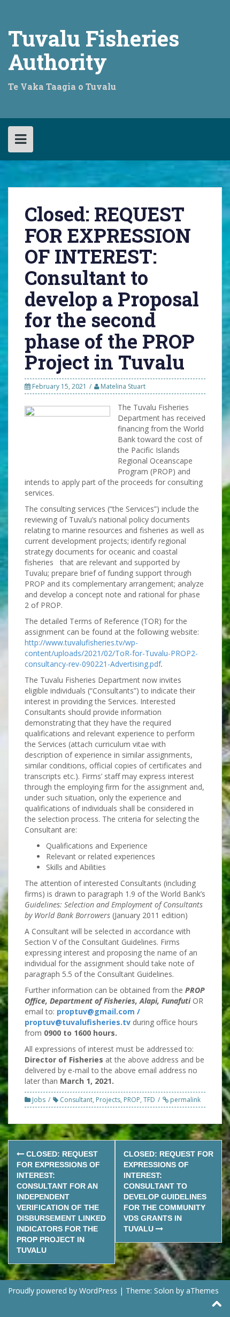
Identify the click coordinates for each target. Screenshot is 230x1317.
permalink (184, 1099)
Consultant (76, 1099)
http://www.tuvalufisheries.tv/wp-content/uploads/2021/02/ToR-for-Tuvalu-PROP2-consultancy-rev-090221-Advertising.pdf (111, 653)
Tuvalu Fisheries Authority (93, 50)
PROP (132, 1099)
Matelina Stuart (123, 386)
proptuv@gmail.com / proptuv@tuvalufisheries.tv (82, 1016)
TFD (149, 1099)
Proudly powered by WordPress (62, 1290)
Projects (108, 1099)
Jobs (38, 1099)
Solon (164, 1290)
